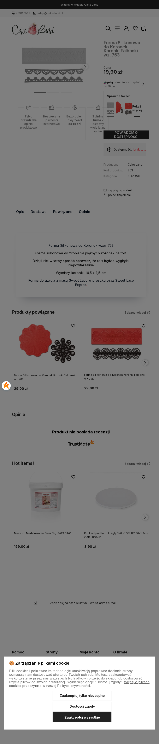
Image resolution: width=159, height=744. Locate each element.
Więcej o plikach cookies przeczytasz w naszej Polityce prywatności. (79, 684)
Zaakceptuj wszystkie (82, 717)
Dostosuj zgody (82, 706)
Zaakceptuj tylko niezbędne (82, 696)
